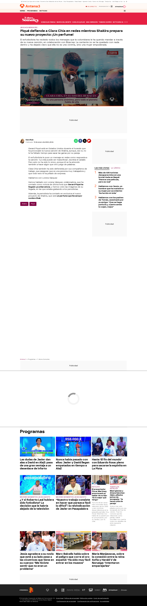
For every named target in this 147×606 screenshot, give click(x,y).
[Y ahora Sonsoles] (30, 23)
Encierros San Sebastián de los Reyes (51, 1)
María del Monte (64, 22)
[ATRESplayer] (120, 6)
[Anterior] (21, 1)
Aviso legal (60, 598)
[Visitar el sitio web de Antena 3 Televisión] (49, 590)
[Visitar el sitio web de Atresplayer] (114, 590)
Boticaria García (120, 22)
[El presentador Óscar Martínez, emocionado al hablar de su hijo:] (100, 480)
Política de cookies (86, 598)
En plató (96, 487)
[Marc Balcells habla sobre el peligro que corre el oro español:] (73, 541)
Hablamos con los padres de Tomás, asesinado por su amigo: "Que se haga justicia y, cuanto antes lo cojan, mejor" (111, 202)
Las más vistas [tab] (101, 168)
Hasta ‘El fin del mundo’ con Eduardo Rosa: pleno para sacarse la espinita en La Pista (109, 464)
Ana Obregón (92, 22)
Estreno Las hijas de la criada (30, 1)
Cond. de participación (101, 598)
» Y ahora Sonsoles (43, 359)
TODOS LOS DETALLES (114, 487)
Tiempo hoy (108, 1)
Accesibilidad (104, 601)
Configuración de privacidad (66, 601)
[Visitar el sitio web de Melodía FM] (105, 590)
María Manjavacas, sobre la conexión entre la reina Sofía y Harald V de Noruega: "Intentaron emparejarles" (108, 559)
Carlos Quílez (78, 22)
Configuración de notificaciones (88, 601)
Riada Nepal (78, 1)
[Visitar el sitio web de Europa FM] (98, 590)
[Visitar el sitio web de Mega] (77, 590)
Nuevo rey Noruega (98, 1)
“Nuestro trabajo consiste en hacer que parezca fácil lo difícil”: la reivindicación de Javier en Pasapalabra (73, 504)
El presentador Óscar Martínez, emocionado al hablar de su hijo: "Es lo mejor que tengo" (99, 494)
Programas (32, 11)
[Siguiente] (126, 1)
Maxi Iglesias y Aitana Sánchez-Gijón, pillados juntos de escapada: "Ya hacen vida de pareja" (117, 497)
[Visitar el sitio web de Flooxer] (124, 590)
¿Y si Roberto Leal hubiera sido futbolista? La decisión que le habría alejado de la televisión (37, 504)
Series (22, 11)
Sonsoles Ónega (48, 22)
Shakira (24, 204)
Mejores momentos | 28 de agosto (35, 497)
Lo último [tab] (115, 168)
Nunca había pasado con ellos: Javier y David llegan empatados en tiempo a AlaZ (72, 464)
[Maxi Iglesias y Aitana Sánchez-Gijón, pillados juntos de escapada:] (118, 480)
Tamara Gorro (105, 22)
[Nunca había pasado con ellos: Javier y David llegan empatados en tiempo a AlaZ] (73, 447)
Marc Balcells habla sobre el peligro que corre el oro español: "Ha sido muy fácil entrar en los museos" (73, 558)
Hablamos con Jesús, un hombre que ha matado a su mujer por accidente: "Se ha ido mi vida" (110, 189)
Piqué (33, 204)
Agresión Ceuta (87, 1)
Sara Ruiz (29, 140)
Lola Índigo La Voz (117, 1)
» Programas (31, 359)
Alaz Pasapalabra (68, 1)
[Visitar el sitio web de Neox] (63, 590)
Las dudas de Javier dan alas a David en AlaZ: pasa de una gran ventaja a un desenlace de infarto (36, 464)
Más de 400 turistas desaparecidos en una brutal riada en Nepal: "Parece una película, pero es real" (109, 177)
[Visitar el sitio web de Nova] (70, 590)
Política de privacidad (71, 598)
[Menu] (124, 10)
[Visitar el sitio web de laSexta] (56, 590)
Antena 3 (23, 359)
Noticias (43, 11)
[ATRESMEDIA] (27, 590)
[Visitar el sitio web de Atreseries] (84, 590)
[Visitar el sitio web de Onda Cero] (91, 590)
